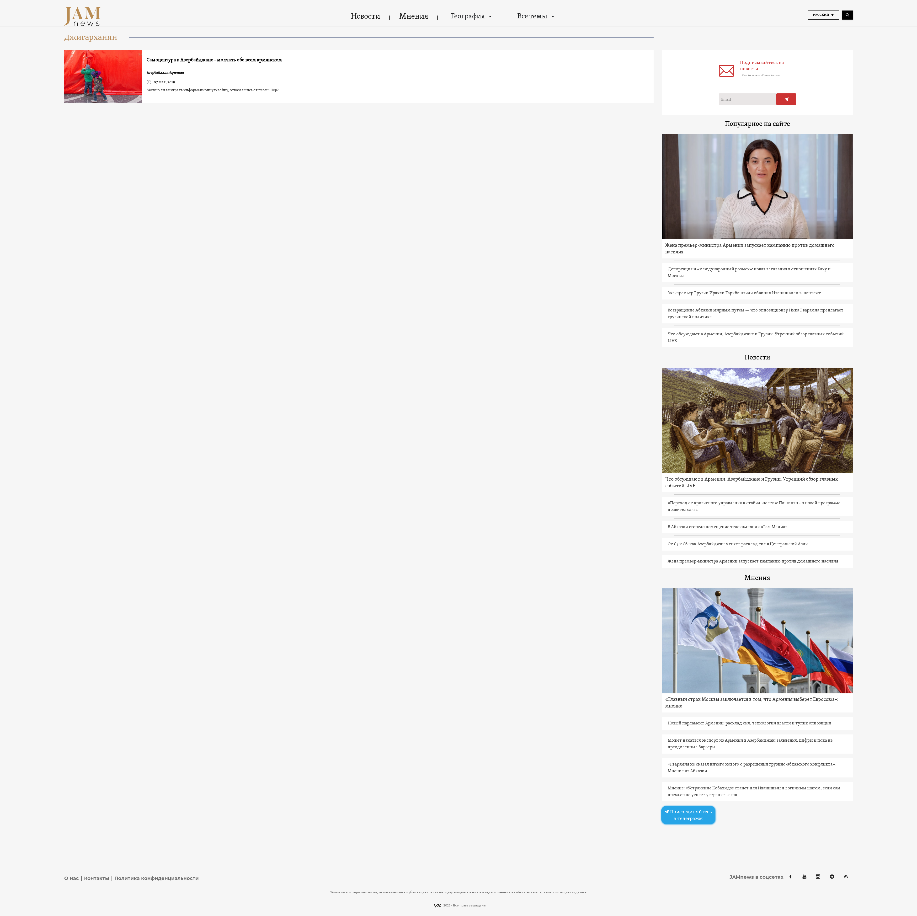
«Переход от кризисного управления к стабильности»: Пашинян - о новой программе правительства (754, 506)
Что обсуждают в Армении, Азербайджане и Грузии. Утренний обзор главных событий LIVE (756, 338)
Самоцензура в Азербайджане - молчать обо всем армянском (214, 60)
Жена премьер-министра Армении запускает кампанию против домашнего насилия (750, 248)
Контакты (96, 878)
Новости (365, 16)
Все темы (532, 16)
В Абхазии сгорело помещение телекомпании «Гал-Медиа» (728, 527)
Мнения (413, 16)
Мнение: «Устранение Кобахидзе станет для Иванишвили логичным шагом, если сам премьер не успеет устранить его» (754, 792)
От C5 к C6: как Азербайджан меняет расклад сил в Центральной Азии (738, 544)
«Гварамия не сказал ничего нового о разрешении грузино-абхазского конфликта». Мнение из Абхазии (752, 768)
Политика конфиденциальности (156, 878)
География (468, 16)
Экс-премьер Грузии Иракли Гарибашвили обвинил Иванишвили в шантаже (744, 293)
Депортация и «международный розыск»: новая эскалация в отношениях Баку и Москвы (749, 273)
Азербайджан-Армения (165, 73)
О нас (71, 878)
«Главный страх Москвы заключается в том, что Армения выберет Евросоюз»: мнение (751, 702)
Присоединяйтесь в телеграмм (690, 815)
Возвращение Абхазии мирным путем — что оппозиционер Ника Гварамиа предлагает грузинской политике (755, 314)
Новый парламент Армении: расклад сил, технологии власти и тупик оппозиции (749, 723)
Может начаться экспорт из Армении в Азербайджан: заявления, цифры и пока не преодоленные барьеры (750, 744)
